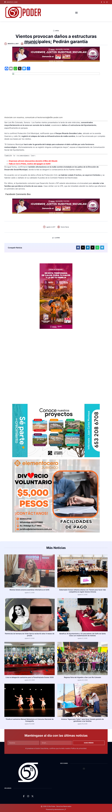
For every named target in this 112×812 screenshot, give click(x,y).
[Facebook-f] (101, 2)
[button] (76, 13)
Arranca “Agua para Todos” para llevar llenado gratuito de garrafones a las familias (82, 720)
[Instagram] (107, 2)
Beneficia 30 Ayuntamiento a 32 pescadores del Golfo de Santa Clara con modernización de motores (82, 634)
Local (57, 30)
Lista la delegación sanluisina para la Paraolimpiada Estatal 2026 (30, 677)
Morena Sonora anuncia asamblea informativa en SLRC (29, 590)
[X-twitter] (104, 2)
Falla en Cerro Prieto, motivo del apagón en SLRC (30, 164)
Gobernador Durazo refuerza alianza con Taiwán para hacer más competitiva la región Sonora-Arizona (82, 591)
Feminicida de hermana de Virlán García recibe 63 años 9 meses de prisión (29, 634)
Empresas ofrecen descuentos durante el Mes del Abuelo (33, 161)
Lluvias (57, 237)
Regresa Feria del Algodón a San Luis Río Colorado (82, 677)
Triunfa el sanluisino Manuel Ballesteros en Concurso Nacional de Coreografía (29, 720)
